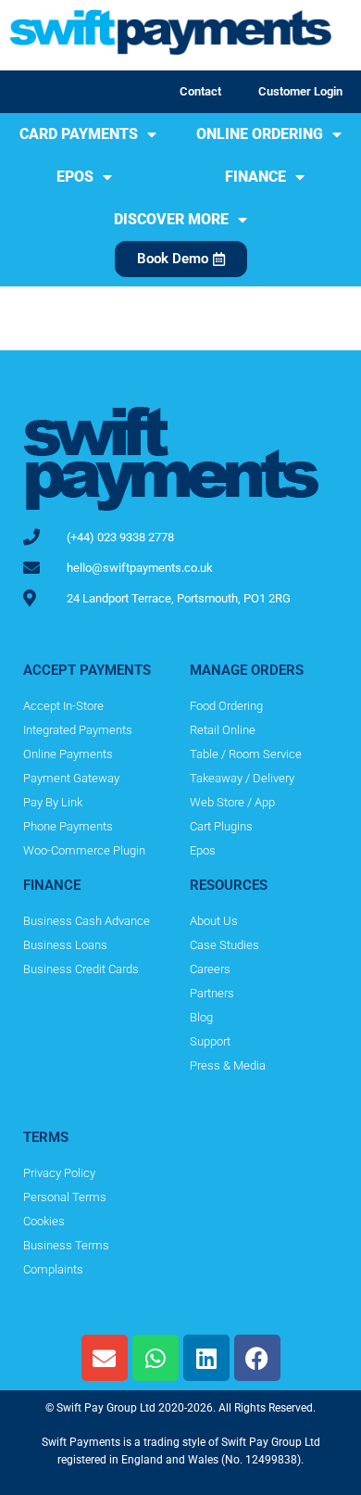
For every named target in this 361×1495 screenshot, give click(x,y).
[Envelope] (104, 1358)
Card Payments (78, 134)
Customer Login (300, 91)
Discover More (171, 219)
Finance (255, 176)
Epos (74, 176)
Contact (200, 91)
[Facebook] (257, 1358)
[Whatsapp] (155, 1358)
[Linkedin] (206, 1358)
